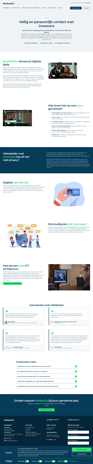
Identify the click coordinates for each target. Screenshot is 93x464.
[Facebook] (46, 439)
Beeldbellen (6, 7)
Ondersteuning (51, 7)
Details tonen (73, 461)
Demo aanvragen (75, 8)
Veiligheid (24, 7)
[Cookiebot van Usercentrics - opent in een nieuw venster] (9, 461)
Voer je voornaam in (73, 429)
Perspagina (49, 429)
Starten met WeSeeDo (33, 7)
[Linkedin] (48, 439)
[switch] (40, 461)
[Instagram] (55, 439)
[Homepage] (9, 420)
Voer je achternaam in (74, 435)
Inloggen (86, 8)
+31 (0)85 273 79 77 (52, 420)
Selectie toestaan (82, 454)
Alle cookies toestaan (81, 449)
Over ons (44, 7)
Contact (60, 7)
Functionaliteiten (30, 427)
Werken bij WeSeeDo (31, 435)
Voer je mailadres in (73, 440)
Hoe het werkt (15, 7)
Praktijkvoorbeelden (30, 432)
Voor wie (27, 430)
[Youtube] (51, 439)
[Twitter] (53, 439)
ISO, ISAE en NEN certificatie (33, 434)
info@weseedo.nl (73, 420)
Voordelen (28, 429)
